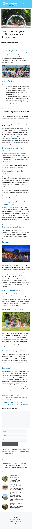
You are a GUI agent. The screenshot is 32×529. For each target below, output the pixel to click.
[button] (24, 4)
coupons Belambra (8, 463)
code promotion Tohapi (14, 467)
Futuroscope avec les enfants (9, 42)
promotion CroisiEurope (15, 465)
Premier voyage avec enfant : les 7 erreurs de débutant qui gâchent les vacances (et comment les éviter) (16, 497)
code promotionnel (13, 138)
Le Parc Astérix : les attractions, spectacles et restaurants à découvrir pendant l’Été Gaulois (16, 479)
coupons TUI (23, 467)
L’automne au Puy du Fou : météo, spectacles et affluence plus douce (16, 508)
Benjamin (3, 40)
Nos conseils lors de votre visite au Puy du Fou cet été (16, 488)
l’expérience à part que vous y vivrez (19, 51)
